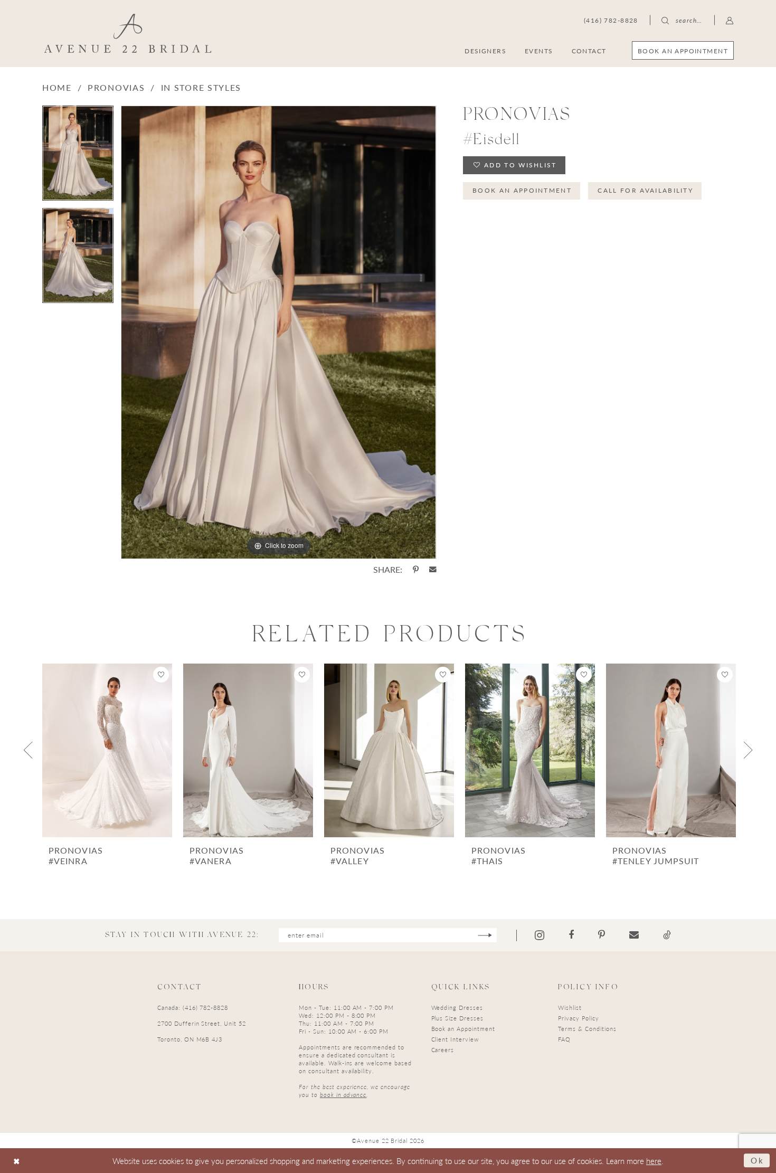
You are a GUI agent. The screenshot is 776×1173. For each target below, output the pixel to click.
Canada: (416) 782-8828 (192, 1007)
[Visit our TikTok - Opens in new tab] (667, 935)
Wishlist (570, 1007)
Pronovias (116, 87)
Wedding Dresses (457, 1007)
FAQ (564, 1039)
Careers (443, 1050)
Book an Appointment (522, 190)
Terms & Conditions (587, 1029)
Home (57, 87)
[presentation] (107, 750)
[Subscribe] (484, 935)
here (653, 1160)
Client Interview (455, 1039)
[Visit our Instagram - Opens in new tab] (539, 935)
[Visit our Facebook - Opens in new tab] (571, 935)
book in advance (343, 1095)
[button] (729, 20)
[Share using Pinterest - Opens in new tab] (416, 569)
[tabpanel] (77, 157)
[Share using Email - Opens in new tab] (433, 569)
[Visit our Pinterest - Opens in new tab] (601, 935)
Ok (757, 1160)
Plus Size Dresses (457, 1018)
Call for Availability (645, 190)
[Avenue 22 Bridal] (128, 33)
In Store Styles (201, 87)
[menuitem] (683, 50)
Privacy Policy (578, 1018)
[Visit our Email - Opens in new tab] (634, 935)
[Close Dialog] (16, 1160)
